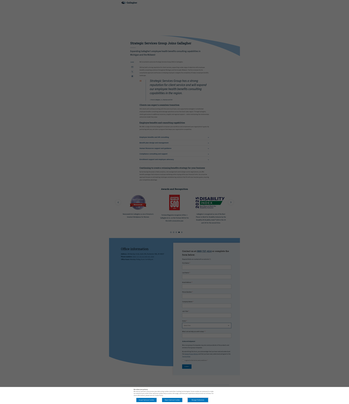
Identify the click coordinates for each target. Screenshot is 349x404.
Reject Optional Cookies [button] (172, 400)
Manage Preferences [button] (198, 400)
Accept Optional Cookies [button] (146, 400)
